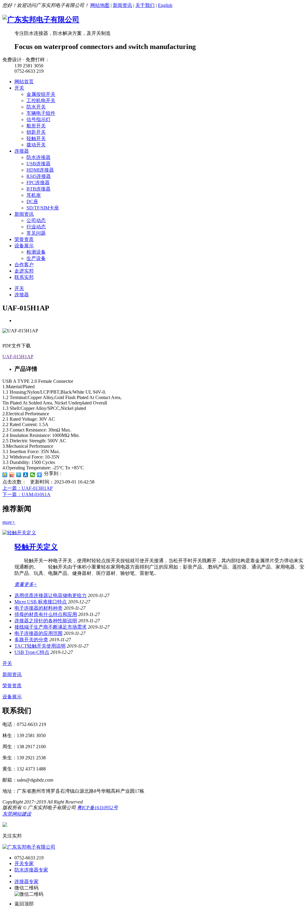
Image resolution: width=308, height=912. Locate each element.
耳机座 (33, 195)
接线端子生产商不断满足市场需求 (50, 627)
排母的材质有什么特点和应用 (45, 614)
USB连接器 (38, 163)
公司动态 (36, 220)
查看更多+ (25, 584)
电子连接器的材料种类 (38, 608)
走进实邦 (24, 270)
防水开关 (36, 106)
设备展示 (24, 245)
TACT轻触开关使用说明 (40, 645)
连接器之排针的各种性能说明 (45, 620)
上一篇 (27, 488)
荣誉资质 (24, 239)
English (165, 5)
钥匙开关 (36, 132)
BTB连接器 (38, 188)
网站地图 (99, 5)
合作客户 (24, 264)
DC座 (32, 201)
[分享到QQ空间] (5, 474)
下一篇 (26, 494)
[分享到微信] (32, 474)
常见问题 (36, 233)
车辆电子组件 (40, 113)
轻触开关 (36, 138)
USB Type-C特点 (31, 652)
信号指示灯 (38, 119)
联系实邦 (24, 277)
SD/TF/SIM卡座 (42, 207)
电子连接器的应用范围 (38, 633)
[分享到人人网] (25, 474)
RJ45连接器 (38, 176)
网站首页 (24, 81)
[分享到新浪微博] (11, 474)
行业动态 (36, 226)
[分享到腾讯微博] (18, 474)
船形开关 (36, 125)
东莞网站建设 (16, 813)
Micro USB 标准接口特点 (40, 601)
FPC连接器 (38, 182)
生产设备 (36, 258)
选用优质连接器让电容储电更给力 (50, 595)
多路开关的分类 (31, 639)
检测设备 (36, 252)
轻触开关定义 (36, 547)
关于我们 (145, 5)
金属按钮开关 (40, 94)
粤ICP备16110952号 (97, 807)
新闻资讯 (122, 5)
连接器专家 (26, 881)
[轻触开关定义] (19, 532)
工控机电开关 (40, 100)
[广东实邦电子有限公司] (40, 19)
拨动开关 (36, 144)
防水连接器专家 (31, 869)
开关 (19, 87)
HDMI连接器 (40, 169)
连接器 (21, 151)
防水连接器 (38, 157)
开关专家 (24, 863)
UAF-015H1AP (17, 356)
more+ (8, 522)
